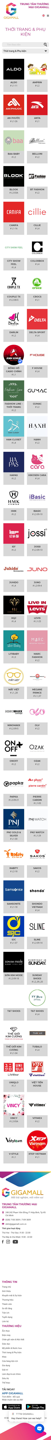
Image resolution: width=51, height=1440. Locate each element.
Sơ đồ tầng (7, 1308)
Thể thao (6, 1383)
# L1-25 (37, 621)
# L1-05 (37, 803)
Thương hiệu (7, 1300)
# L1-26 (13, 121)
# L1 (37, 121)
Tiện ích (5, 1313)
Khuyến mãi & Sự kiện (12, 1295)
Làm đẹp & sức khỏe (11, 1374)
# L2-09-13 (37, 550)
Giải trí (5, 1370)
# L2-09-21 (14, 800)
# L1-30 (13, 839)
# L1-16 (13, 228)
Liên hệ (5, 1321)
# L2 (37, 85)
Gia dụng (6, 1365)
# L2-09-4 (37, 585)
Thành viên (7, 1304)
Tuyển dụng (7, 1317)
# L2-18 (13, 871)
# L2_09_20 (37, 981)
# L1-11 (13, 85)
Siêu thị (5, 1378)
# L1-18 (13, 907)
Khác (4, 1357)
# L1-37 (13, 943)
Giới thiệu (6, 1291)
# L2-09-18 (14, 978)
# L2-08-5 (13, 300)
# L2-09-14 (37, 943)
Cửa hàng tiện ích (10, 1361)
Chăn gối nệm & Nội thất (13, 1339)
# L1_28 (14, 693)
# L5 (14, 657)
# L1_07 (37, 696)
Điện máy (6, 1335)
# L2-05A (13, 1121)
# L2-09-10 (37, 514)
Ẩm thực (6, 1331)
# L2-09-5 (13, 728)
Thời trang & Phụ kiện (25, 32)
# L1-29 (37, 835)
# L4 (37, 228)
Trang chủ (6, 1287)
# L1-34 (13, 1053)
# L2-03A (13, 192)
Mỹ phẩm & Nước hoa (12, 1348)
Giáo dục (6, 1344)
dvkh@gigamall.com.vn (15, 1224)
